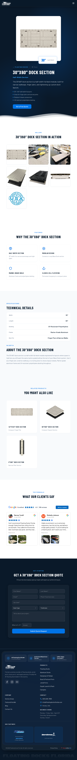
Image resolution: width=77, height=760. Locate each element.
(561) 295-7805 (47, 699)
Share (35, 67)
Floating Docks (45, 669)
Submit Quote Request (38, 631)
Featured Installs (10, 702)
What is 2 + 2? (16, 625)
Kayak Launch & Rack (47, 686)
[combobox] (25, 608)
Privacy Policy (54, 748)
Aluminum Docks (45, 672)
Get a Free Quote (22, 106)
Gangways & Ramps (46, 676)
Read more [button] (12, 532)
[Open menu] (73, 3)
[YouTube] (17, 682)
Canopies (43, 690)
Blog (6, 706)
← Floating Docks (20, 67)
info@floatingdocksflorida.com (52, 702)
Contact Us (8, 709)
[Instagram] (12, 682)
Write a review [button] (62, 507)
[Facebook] (7, 682)
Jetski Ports (44, 683)
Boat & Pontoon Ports (47, 679)
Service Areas (9, 699)
